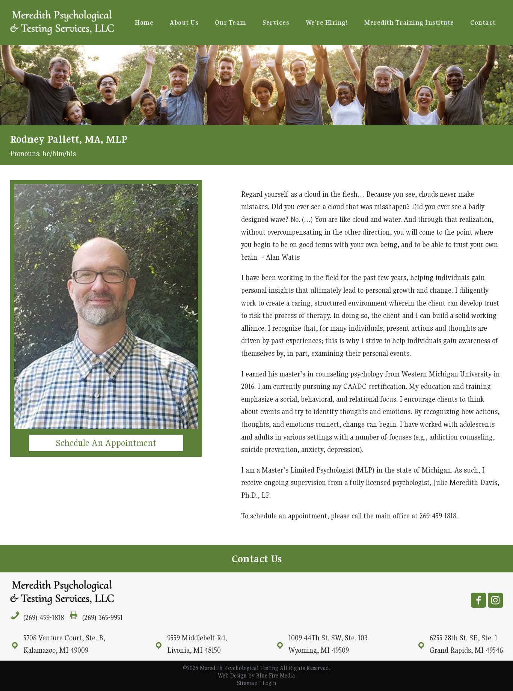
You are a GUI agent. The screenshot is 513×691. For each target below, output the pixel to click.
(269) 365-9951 (102, 617)
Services (276, 22)
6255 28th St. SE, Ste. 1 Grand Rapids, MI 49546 (466, 644)
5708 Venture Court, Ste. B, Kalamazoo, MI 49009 (64, 644)
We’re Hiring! (327, 22)
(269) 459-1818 (43, 617)
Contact (483, 22)
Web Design (232, 675)
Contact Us (257, 558)
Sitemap (247, 682)
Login (269, 682)
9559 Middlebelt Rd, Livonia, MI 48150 (197, 644)
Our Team (230, 22)
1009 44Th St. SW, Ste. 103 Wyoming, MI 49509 (328, 644)
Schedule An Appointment (106, 443)
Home (144, 22)
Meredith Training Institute (409, 22)
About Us (184, 22)
